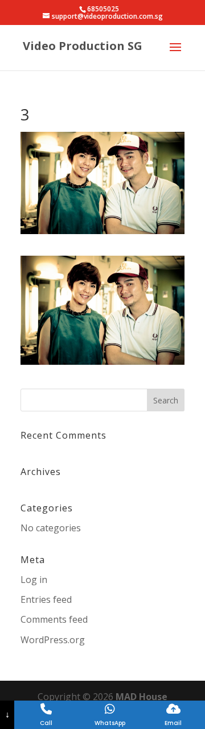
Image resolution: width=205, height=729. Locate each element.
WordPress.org (52, 640)
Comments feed (54, 619)
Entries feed (46, 599)
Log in (33, 579)
